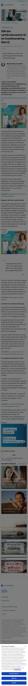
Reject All (14, 678)
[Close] (25, 646)
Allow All (14, 683)
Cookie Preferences (14, 673)
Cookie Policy (17, 669)
